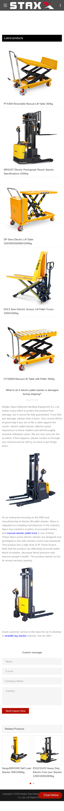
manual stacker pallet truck (22, 533)
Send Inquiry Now (15, 710)
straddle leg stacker (16, 635)
